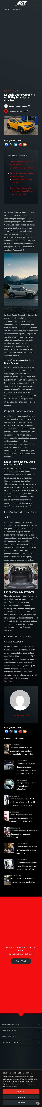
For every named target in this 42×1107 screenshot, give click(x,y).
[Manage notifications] (37, 1103)
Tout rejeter (21, 1102)
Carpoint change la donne (22, 168)
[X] (11, 144)
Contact (21, 970)
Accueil (7, 9)
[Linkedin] (15, 144)
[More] (25, 144)
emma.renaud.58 (23, 106)
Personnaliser (21, 1097)
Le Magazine (17, 9)
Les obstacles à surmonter (21, 188)
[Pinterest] (20, 144)
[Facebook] (6, 144)
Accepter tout (21, 1091)
